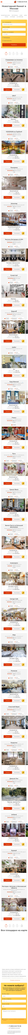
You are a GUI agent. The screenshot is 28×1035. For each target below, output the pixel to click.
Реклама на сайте (11, 1033)
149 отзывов (17, 781)
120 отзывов (18, 242)
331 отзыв (17, 278)
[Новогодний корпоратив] (15, 2)
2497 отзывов (17, 745)
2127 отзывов (18, 530)
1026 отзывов (17, 637)
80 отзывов (17, 673)
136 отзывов (17, 709)
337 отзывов (18, 602)
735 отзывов (18, 384)
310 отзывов (17, 170)
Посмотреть (17, 89)
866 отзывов (18, 98)
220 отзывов (18, 892)
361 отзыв (17, 853)
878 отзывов (18, 134)
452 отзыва (17, 817)
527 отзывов (18, 456)
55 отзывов (17, 62)
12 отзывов (17, 566)
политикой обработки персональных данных (13, 1020)
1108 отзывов (18, 420)
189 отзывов (18, 206)
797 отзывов (18, 492)
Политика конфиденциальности (14, 1032)
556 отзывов (18, 314)
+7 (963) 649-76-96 (22, 1)
